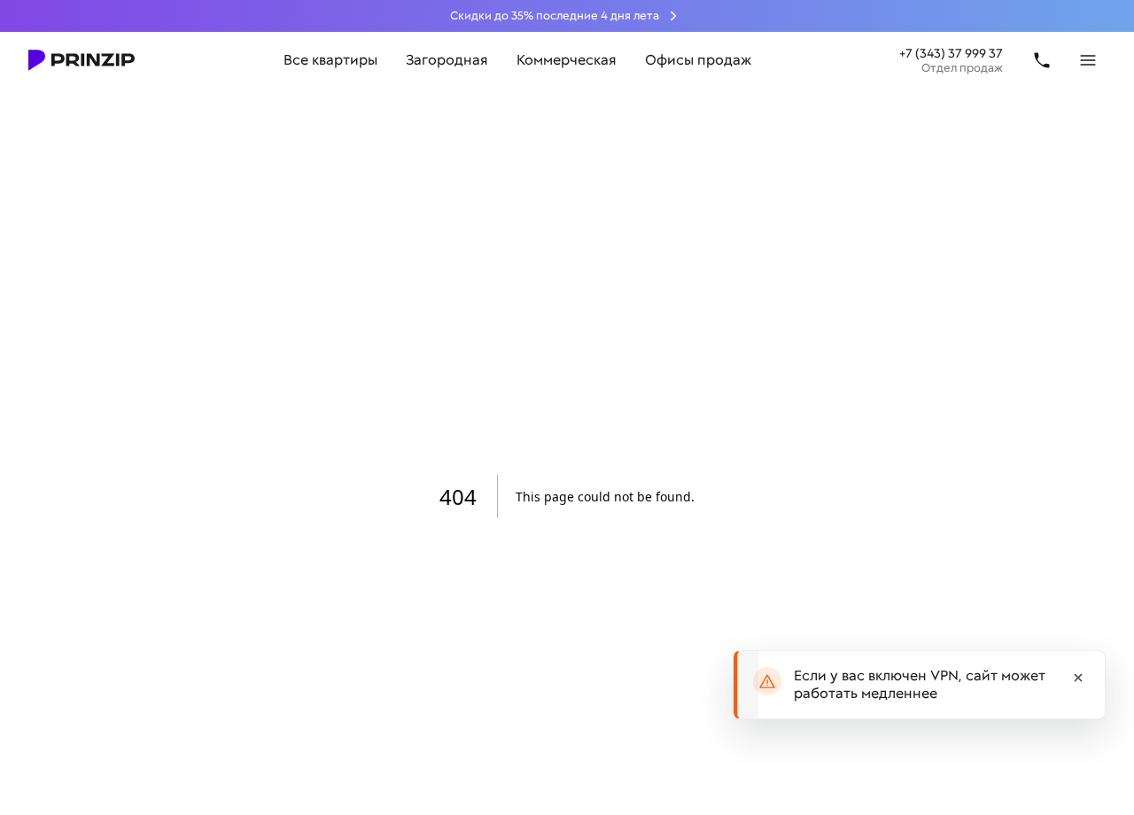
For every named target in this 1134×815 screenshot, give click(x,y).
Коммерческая (567, 59)
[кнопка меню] (1088, 60)
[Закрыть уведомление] (1078, 677)
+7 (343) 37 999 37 (951, 53)
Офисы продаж (698, 59)
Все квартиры (330, 59)
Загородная (447, 59)
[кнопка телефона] (1042, 60)
